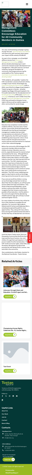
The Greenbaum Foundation (21, 51)
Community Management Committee (17, 98)
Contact (4, 420)
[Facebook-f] (2, 396)
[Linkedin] (13, 396)
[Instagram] (9, 396)
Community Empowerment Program (13, 85)
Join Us (4, 417)
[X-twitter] (6, 396)
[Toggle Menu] (24, 4)
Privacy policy (10, 470)
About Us (5, 411)
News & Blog (5, 423)
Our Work (5, 414)
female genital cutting (8, 95)
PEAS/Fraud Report (12, 473)
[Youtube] (16, 396)
